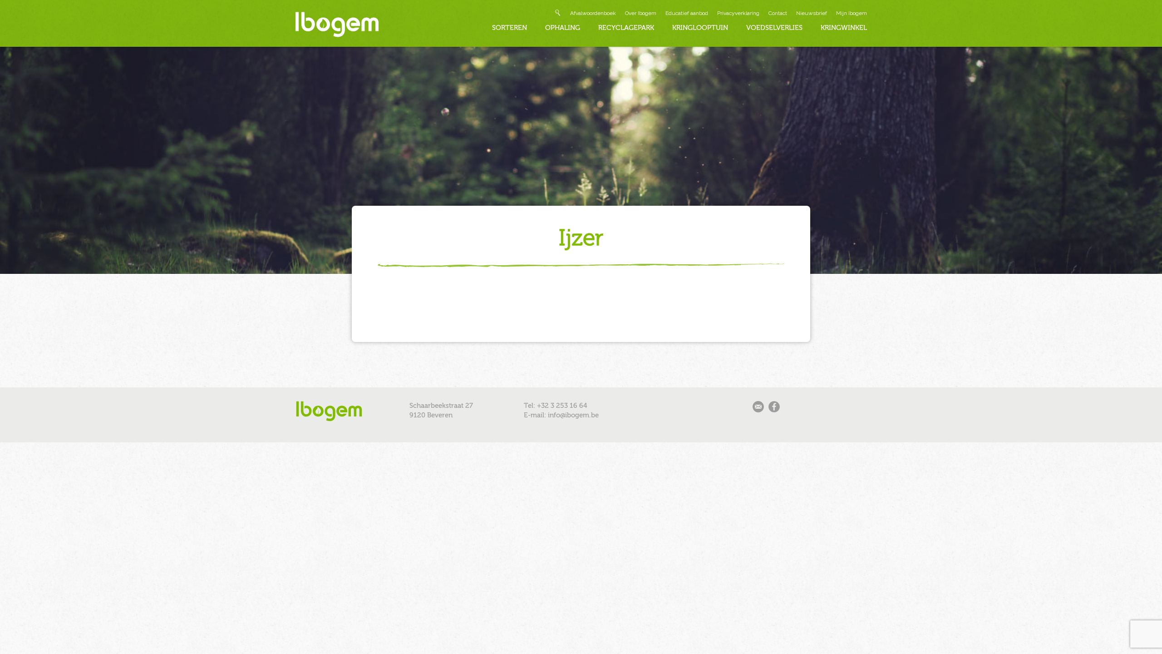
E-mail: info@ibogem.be (561, 415)
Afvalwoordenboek (593, 13)
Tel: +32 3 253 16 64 (555, 405)
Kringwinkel (844, 28)
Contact (777, 13)
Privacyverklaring (738, 13)
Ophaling (562, 28)
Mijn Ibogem (851, 13)
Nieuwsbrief (811, 13)
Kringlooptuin (700, 28)
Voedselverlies (774, 28)
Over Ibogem (640, 13)
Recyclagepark (626, 28)
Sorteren (509, 28)
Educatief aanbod (686, 13)
